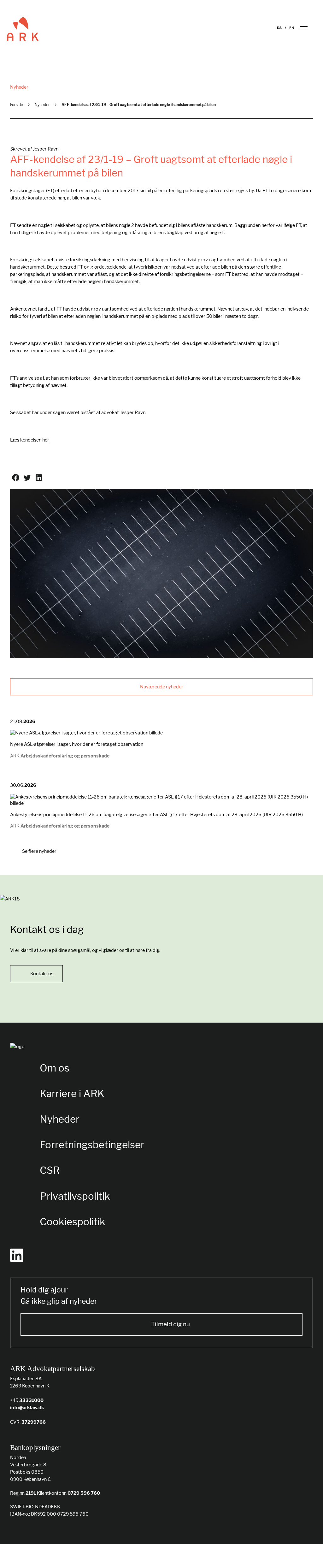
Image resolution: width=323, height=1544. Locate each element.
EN (291, 28)
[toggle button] (308, 27)
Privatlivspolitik (75, 1196)
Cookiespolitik (72, 1221)
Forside (16, 104)
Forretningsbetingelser (92, 1144)
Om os (54, 1068)
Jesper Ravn (45, 148)
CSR (50, 1170)
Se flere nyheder (38, 851)
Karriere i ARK (72, 1093)
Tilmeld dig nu (170, 1324)
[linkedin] (16, 1255)
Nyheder (42, 104)
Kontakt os (41, 973)
